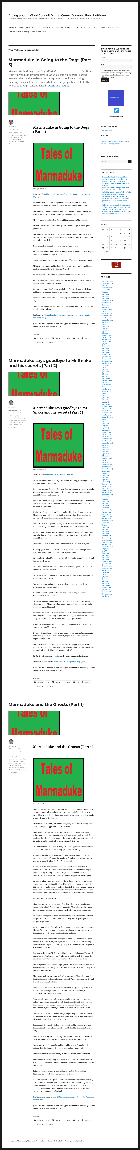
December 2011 (107, 566)
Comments (48, 27)
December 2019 (107, 359)
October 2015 (106, 467)
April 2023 (105, 296)
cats (10, 135)
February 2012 (107, 562)
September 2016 (107, 443)
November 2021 (107, 316)
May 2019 (105, 374)
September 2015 (107, 469)
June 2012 (105, 553)
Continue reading (59, 85)
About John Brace (39, 32)
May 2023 (105, 294)
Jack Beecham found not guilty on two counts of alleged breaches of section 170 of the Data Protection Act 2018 (116, 212)
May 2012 (105, 555)
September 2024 (107, 283)
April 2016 (105, 454)
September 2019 (107, 365)
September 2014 (107, 495)
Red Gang (18, 765)
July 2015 (105, 473)
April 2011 (105, 583)
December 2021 (107, 314)
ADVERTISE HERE (106, 131)
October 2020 (106, 339)
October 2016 (106, 441)
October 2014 (106, 493)
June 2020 (105, 346)
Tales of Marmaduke (15, 132)
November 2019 (107, 361)
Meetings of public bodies (29, 27)
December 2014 (107, 488)
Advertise (12, 27)
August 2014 (106, 497)
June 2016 (105, 449)
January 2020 (106, 357)
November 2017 (107, 413)
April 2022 (105, 307)
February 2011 (106, 587)
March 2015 (106, 482)
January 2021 (106, 337)
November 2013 (107, 516)
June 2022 (105, 305)
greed (11, 763)
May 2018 (105, 400)
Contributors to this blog (19, 32)
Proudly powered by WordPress (75, 1141)
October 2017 (106, 415)
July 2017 (105, 421)
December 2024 (107, 281)
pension (18, 420)
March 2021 (106, 333)
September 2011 (107, 572)
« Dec (107, 251)
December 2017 (107, 411)
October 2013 (106, 518)
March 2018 (106, 404)
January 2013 (106, 538)
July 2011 (105, 577)
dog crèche (15, 135)
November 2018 (107, 387)
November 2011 (107, 568)
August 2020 (106, 342)
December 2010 (107, 592)
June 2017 (105, 424)
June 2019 (105, 372)
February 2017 (107, 432)
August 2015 (106, 471)
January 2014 (106, 512)
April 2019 (105, 376)
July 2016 (105, 447)
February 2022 (107, 309)
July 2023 (105, 292)
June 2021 (105, 326)
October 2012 (106, 544)
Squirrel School (14, 141)
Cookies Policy (58, 1141)
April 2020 (105, 350)
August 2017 (106, 419)
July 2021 (105, 324)
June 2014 (105, 501)
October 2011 (106, 570)
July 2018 (105, 395)
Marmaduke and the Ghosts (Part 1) (60, 475)
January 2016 (106, 460)
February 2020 (107, 354)
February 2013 (107, 536)
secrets (23, 420)
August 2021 (106, 322)
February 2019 (107, 380)
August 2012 (106, 549)
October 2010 (106, 596)
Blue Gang (12, 757)
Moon (19, 139)
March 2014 (106, 508)
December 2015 (107, 462)
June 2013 (105, 527)
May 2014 (105, 503)
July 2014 (105, 499)
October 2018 (106, 389)
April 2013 (105, 531)
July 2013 (105, 525)
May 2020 (105, 348)
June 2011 (105, 579)
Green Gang (17, 763)
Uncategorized (13, 754)
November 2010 (107, 594)
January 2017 (106, 434)
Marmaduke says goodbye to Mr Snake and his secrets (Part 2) (50, 363)
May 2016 (105, 452)
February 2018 (107, 406)
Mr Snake (12, 420)
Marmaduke (13, 139)
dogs (21, 135)
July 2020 (105, 344)
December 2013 (107, 514)
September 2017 (107, 417)
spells (10, 422)
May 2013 (105, 529)
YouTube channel (63, 27)
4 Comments (13, 427)
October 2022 (106, 303)
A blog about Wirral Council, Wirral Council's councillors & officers (58, 15)
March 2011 (106, 585)
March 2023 (106, 298)
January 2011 (106, 590)
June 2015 (105, 475)
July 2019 (105, 370)
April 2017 (105, 428)
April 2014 (105, 505)
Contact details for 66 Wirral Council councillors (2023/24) (96, 27)
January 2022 (106, 311)
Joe (13, 765)
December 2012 (107, 540)
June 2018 (105, 398)
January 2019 (106, 383)
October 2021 (106, 318)
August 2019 (106, 367)
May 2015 (105, 477)
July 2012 (105, 551)
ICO (17, 416)
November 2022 (107, 301)
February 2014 (107, 510)
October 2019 (106, 363)
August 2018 (106, 393)
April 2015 (105, 480)
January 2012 (106, 564)
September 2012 (107, 546)
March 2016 (106, 456)
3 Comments (13, 772)
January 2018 (106, 408)
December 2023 (107, 288)
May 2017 (105, 426)
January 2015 (106, 486)
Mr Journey (21, 418)
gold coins (12, 416)
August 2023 (106, 290)
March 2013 (106, 534)
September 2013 (107, 521)
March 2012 (106, 559)
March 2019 (106, 378)
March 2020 (106, 352)
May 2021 (105, 329)
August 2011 (106, 575)
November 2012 (107, 542)
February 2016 (107, 458)
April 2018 (105, 402)
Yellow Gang (21, 770)
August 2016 (106, 445)
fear (17, 757)
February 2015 (107, 484)
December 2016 (107, 436)
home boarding (18, 137)
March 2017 (106, 430)
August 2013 (106, 523)
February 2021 (107, 335)
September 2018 (107, 391)
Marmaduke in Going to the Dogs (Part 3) (70, 662)
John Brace (12, 126)
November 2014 (107, 490)
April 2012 (105, 557)
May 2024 (105, 285)
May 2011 (105, 581)
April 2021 (105, 331)
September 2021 (107, 320)
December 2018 (107, 385)
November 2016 (107, 439)
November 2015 (107, 465)
